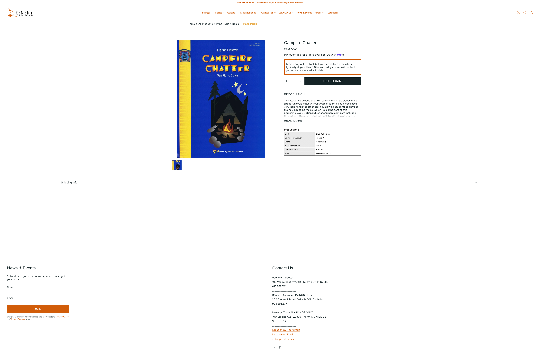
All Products (205, 23)
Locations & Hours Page (286, 329)
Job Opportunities (283, 339)
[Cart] (531, 12)
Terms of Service (18, 319)
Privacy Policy (62, 317)
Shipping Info (69, 182)
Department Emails (283, 334)
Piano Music (250, 23)
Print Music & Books (227, 23)
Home (191, 23)
